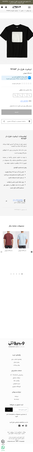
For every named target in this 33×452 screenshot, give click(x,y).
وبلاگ (24, 432)
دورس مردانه (18, 433)
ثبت (9, 410)
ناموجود (16, 112)
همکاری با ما (18, 432)
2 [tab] (19, 274)
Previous (1, 252)
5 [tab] (11, 274)
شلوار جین (11, 433)
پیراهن (12, 432)
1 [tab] (22, 274)
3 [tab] (16, 274)
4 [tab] (14, 274)
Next (32, 252)
